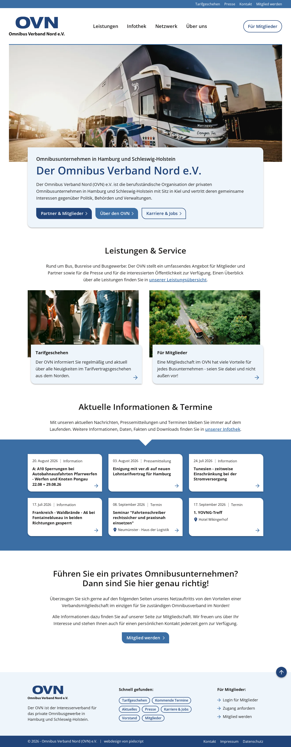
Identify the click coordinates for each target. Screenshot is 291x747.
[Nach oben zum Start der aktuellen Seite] (281, 672)
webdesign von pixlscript (124, 741)
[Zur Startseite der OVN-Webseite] (37, 26)
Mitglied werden (269, 4)
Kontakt (245, 4)
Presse (229, 4)
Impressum (229, 741)
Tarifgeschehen (207, 4)
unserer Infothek (222, 429)
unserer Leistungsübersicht (178, 280)
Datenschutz (253, 741)
